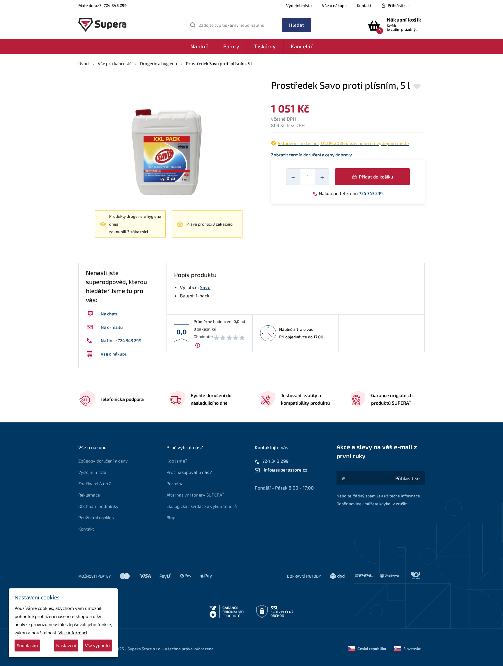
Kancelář (302, 46)
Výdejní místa (299, 5)
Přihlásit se (398, 5)
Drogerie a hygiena (158, 63)
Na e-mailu (112, 327)
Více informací (73, 632)
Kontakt (364, 5)
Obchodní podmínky (98, 506)
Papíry (231, 46)
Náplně (199, 46)
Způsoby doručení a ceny (103, 460)
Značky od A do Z (94, 483)
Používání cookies (96, 517)
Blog (171, 517)
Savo (205, 287)
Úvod (83, 63)
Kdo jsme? (177, 460)
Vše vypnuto (97, 645)
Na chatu (109, 313)
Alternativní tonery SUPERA (195, 494)
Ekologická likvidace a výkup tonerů (202, 506)
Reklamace (89, 494)
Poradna (175, 483)
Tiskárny (265, 46)
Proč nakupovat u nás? (189, 472)
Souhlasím (27, 645)
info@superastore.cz (285, 469)
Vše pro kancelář (114, 63)
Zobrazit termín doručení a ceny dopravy (311, 155)
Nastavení (66, 645)
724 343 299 (371, 193)
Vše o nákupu (334, 5)
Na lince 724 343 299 (121, 340)
